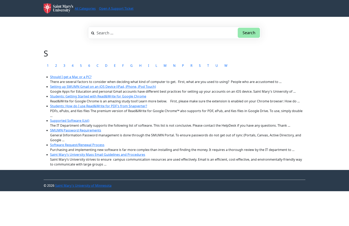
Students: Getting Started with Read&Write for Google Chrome (98, 96)
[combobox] (174, 33)
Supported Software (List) (69, 120)
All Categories (85, 8)
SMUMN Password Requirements (75, 130)
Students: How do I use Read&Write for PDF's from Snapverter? (98, 106)
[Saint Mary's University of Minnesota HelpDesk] (58, 8)
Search (249, 32)
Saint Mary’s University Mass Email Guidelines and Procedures (97, 154)
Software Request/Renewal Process (77, 145)
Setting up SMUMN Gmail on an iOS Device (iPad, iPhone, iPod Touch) (103, 86)
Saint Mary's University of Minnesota (83, 185)
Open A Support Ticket (116, 8)
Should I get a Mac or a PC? (70, 77)
